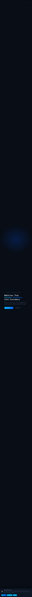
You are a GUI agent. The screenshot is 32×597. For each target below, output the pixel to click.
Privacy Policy (6, 592)
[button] (24, 4)
